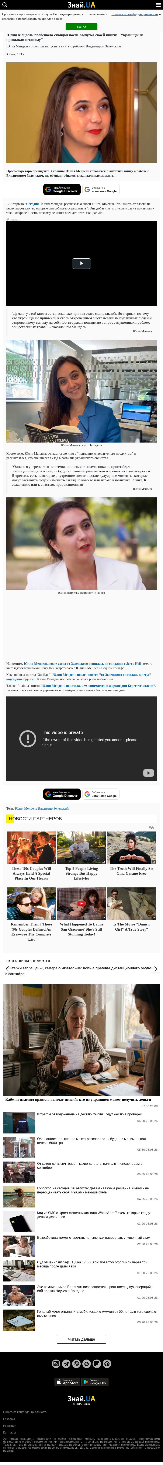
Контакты (9, 1432)
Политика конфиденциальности (25, 1412)
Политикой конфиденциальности (134, 14)
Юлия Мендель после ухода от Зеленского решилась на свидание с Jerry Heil (82, 663)
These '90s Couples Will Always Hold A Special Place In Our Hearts (31, 873)
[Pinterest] (107, 1364)
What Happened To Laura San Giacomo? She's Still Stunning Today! (81, 929)
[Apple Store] (67, 1382)
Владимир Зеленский (53, 808)
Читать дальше (81, 1339)
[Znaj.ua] (81, 5)
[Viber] (76, 1364)
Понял (81, 26)
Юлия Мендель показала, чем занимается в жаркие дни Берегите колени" (98, 685)
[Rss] (56, 1364)
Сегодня (32, 203)
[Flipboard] (97, 1364)
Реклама (9, 1419)
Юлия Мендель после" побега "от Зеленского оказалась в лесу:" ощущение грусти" (78, 676)
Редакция (9, 1425)
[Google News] (86, 1364)
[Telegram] (66, 1364)
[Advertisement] (81, 628)
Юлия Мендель (26, 808)
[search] (5, 5)
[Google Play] (95, 1382)
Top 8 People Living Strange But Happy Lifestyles (81, 873)
